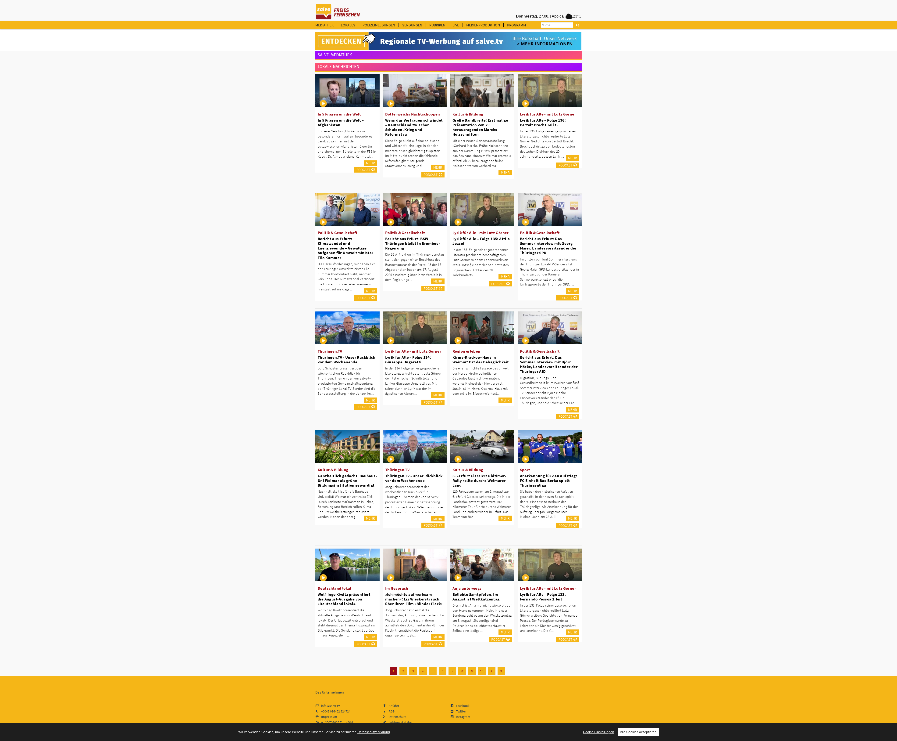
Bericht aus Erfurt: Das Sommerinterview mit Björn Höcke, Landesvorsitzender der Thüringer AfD (549, 364)
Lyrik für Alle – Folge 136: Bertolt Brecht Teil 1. (543, 122)
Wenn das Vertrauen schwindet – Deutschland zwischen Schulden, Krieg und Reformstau (414, 127)
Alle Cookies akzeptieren (638, 732)
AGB (392, 711)
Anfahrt (394, 706)
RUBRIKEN (437, 25)
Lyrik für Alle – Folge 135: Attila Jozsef (481, 241)
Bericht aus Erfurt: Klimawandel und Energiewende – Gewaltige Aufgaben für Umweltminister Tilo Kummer (346, 248)
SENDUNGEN (412, 25)
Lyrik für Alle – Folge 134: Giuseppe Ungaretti (408, 360)
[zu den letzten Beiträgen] (501, 671)
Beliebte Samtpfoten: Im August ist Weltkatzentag (476, 597)
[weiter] (491, 671)
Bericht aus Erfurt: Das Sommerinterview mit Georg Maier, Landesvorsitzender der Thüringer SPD (548, 245)
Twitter (461, 711)
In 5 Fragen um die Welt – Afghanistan (341, 122)
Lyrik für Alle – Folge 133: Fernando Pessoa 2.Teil (543, 597)
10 (481, 671)
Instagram (463, 717)
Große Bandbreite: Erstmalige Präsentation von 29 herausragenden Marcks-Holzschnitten (480, 127)
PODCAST (363, 169)
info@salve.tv (330, 706)
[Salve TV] (338, 10)
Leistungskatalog (401, 722)
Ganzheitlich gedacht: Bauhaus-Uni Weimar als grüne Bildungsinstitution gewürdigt (347, 480)
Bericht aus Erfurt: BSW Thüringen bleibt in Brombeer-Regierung (413, 243)
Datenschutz (397, 717)
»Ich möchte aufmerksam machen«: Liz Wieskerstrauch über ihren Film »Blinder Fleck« (414, 599)
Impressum (329, 717)
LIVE (455, 25)
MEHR (370, 163)
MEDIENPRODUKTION (483, 25)
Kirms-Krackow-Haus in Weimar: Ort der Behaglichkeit (480, 360)
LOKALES (348, 25)
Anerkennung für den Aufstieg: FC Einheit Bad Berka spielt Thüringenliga (548, 480)
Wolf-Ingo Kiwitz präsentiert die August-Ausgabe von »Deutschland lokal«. (344, 599)
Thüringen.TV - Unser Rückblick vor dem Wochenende (346, 360)
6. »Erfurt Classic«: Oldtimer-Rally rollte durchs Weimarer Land (479, 480)
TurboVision (348, 722)
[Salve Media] (448, 41)
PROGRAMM (516, 25)
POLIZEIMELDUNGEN (379, 25)
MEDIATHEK (324, 25)
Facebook (463, 706)
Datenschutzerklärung (373, 732)
